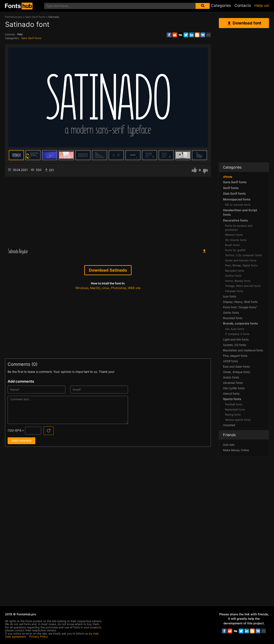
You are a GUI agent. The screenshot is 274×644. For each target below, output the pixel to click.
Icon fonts (229, 296)
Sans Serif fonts (31, 38)
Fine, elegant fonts (235, 355)
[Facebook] (169, 34)
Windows (81, 288)
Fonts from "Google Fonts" (240, 307)
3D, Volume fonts (236, 240)
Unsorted (229, 425)
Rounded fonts (232, 318)
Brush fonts (232, 245)
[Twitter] (186, 34)
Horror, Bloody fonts (238, 280)
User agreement (15, 636)
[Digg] (180, 34)
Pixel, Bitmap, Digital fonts (241, 265)
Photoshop (118, 288)
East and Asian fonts (236, 366)
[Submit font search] (203, 6)
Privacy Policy (38, 636)
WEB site (134, 288)
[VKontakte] (202, 34)
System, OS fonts (234, 345)
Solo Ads (228, 444)
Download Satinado (108, 270)
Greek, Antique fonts (236, 372)
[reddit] (174, 34)
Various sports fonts (238, 419)
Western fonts (234, 234)
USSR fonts (230, 361)
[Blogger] (197, 34)
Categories (221, 5)
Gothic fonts (231, 312)
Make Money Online (236, 450)
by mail (93, 633)
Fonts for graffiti (235, 250)
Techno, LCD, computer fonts (243, 255)
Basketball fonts (235, 409)
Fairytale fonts (234, 291)
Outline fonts (233, 275)
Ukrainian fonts (233, 382)
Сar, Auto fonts (234, 329)
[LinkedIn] (191, 34)
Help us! (262, 5)
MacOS (95, 288)
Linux (105, 288)
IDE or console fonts (238, 204)
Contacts (242, 5)
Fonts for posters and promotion (238, 227)
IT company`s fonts (237, 334)
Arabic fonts (231, 377)
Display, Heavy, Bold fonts (240, 301)
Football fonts (233, 404)
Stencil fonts (231, 393)
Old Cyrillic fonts (234, 388)
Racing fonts (233, 414)
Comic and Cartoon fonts (240, 260)
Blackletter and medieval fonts (243, 350)
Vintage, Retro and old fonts (243, 285)
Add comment (21, 440)
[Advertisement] (108, 211)
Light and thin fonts (236, 339)
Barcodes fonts (234, 270)
